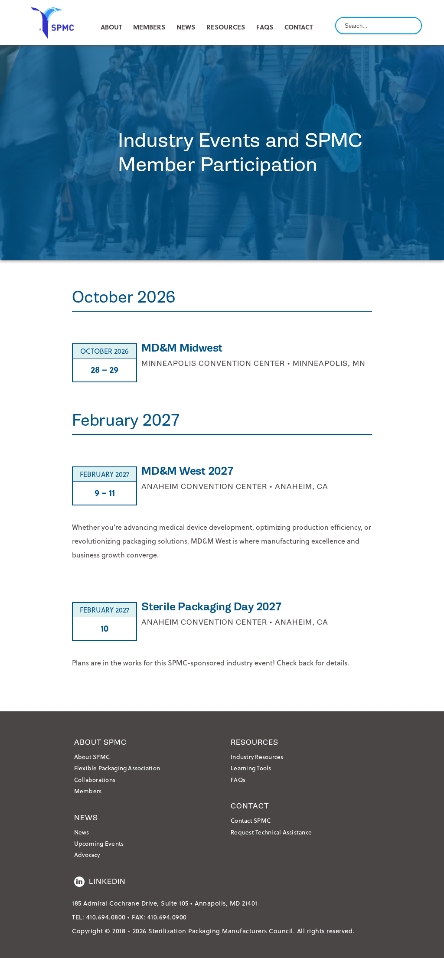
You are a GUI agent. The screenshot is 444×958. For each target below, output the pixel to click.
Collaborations (95, 779)
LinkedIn (107, 881)
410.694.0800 (106, 917)
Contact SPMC (251, 820)
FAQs (264, 27)
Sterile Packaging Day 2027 (211, 607)
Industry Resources (257, 756)
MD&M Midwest (181, 348)
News (81, 832)
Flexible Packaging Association (117, 767)
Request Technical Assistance (271, 832)
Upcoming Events (99, 843)
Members (88, 790)
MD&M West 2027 (187, 471)
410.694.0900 (167, 917)
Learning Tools (251, 767)
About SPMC (92, 756)
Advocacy (87, 854)
